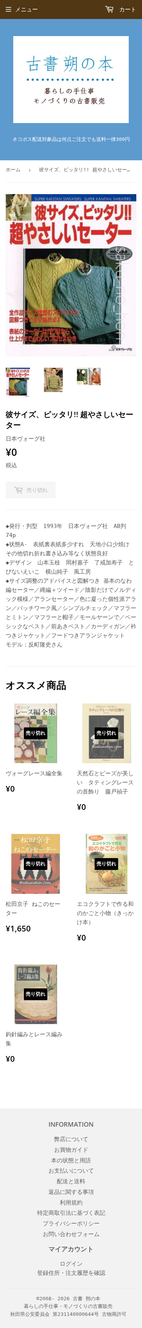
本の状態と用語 (71, 1160)
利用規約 (71, 1202)
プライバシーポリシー (71, 1223)
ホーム (13, 169)
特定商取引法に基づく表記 (71, 1212)
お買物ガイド (71, 1149)
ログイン (71, 1263)
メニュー (26, 9)
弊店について (71, 1139)
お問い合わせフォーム (71, 1234)
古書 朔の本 (86, 1298)
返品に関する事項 (71, 1192)
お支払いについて (71, 1170)
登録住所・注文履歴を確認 (71, 1273)
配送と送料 (71, 1181)
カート (126, 9)
